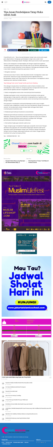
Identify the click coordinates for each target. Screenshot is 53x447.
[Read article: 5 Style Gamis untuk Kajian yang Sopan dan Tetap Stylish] (26, 358)
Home (5, 9)
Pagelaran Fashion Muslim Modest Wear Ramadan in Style (18, 382)
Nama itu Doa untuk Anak (11, 391)
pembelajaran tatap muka (12, 136)
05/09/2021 (6, 18)
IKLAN (3, 442)
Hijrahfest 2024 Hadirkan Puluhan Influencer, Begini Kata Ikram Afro (21, 414)
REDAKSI (26, 442)
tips (18, 136)
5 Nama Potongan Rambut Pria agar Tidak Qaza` (16, 399)
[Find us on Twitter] (38, 442)
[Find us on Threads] (45, 442)
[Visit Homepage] (26, 2)
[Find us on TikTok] (43, 442)
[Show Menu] (2, 2)
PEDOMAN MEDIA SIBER (18, 442)
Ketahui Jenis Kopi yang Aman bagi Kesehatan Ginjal (17, 418)
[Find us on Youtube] (41, 442)
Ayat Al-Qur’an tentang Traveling (13, 395)
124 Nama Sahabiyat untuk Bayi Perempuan (15, 387)
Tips (8, 9)
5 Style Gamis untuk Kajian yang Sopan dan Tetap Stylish (16, 377)
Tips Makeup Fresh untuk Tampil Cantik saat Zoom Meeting (21, 83)
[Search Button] (45, 2)
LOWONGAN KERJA (6, 444)
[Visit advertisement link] (26, 146)
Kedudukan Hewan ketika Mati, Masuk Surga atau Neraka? (18, 404)
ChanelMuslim (10, 437)
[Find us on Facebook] (36, 442)
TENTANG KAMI (9, 442)
